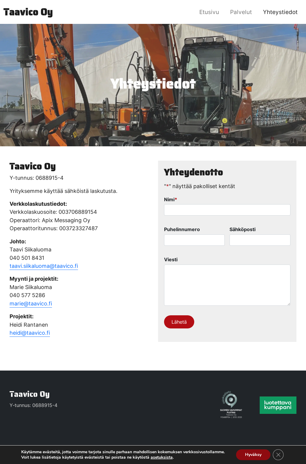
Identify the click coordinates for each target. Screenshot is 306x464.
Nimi (170, 199)
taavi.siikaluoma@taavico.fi (44, 266)
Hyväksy (253, 454)
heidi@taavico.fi (30, 333)
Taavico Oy (30, 394)
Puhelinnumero (182, 229)
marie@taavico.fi (31, 303)
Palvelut (241, 12)
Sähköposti (242, 229)
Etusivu (209, 12)
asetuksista (162, 457)
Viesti (171, 259)
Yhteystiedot (280, 12)
